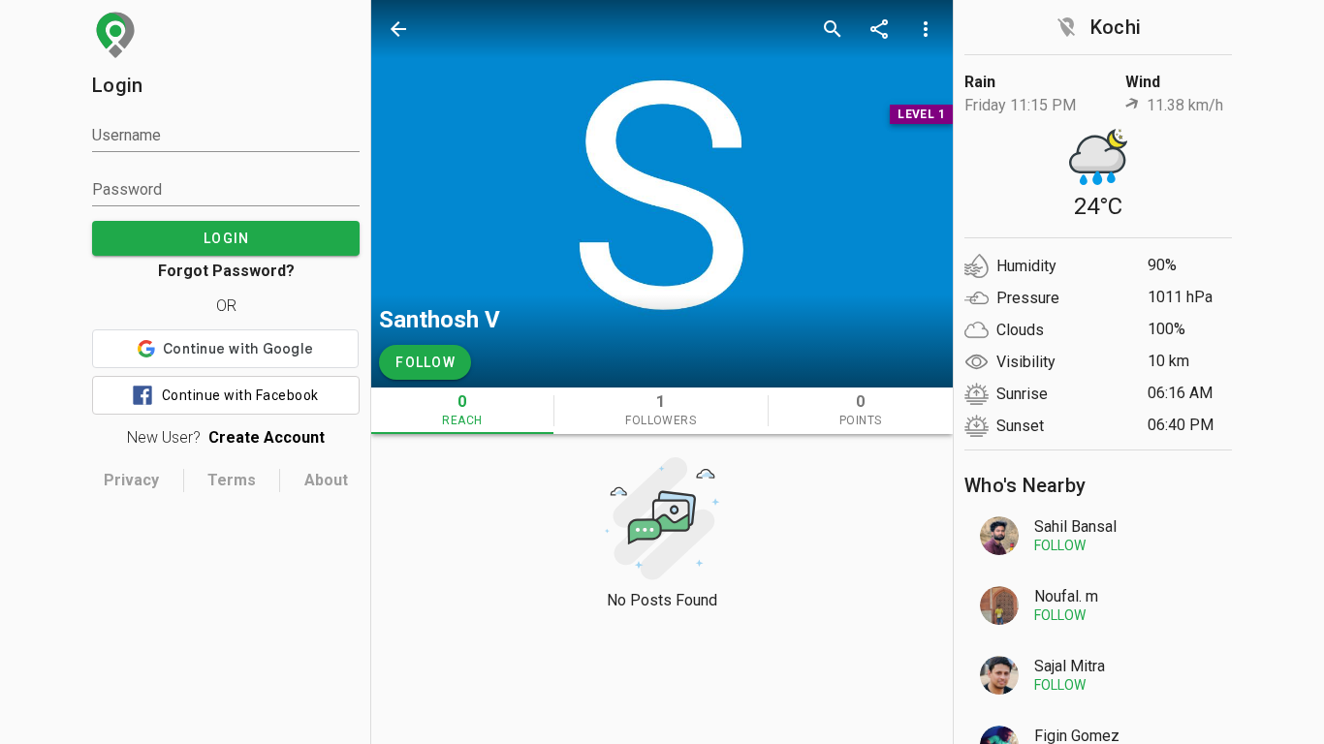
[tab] (462, 411)
